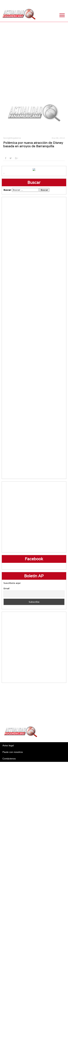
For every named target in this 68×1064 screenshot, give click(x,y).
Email (6, 588)
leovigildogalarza (12, 138)
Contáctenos (9, 758)
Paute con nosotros (12, 752)
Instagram (55, 3)
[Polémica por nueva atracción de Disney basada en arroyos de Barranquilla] (34, 112)
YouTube (64, 3)
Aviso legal (8, 745)
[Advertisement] (34, 55)
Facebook (39, 3)
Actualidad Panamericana (18, 14)
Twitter (47, 3)
